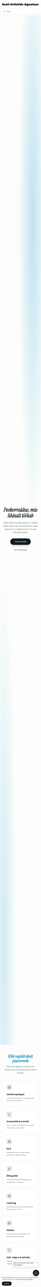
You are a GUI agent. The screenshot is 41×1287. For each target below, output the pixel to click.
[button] (36, 1262)
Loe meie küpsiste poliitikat (24, 1279)
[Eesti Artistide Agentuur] (20, 4)
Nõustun (6, 1284)
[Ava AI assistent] (36, 1273)
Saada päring (20, 541)
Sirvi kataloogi (20, 550)
